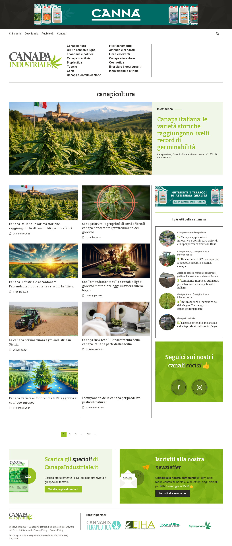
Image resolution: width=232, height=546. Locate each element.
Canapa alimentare (122, 58)
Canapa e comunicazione (84, 75)
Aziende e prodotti (122, 50)
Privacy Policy (40, 530)
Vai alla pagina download (63, 489)
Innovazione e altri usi (124, 71)
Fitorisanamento (120, 46)
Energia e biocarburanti (125, 66)
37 (88, 434)
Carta (70, 71)
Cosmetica (116, 62)
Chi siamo (15, 33)
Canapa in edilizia (78, 58)
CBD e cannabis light (81, 50)
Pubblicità (47, 33)
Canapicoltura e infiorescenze (188, 154)
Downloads (31, 33)
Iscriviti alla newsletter (172, 493)
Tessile (72, 66)
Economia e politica (80, 54)
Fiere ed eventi (119, 54)
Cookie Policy (56, 530)
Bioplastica (74, 62)
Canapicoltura (76, 46)
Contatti (61, 33)
